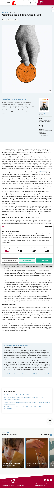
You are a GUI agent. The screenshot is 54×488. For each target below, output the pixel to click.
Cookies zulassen (44, 260)
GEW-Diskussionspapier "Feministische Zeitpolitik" (16, 395)
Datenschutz (39, 483)
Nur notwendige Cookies (10, 260)
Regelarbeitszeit (43, 171)
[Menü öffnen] (35, 2)
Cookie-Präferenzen (40, 485)
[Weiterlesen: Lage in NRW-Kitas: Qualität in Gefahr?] (36, 453)
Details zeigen (46, 256)
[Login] (30, 2)
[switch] (20, 251)
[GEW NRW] (9, 2)
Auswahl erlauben (27, 260)
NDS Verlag (47, 483)
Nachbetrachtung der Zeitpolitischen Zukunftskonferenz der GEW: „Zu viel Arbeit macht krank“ (26, 373)
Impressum (32, 483)
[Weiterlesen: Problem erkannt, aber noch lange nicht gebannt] (13, 453)
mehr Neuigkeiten (45, 434)
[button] (50, 91)
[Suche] (25, 2)
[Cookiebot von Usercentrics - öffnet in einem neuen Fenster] (46, 226)
